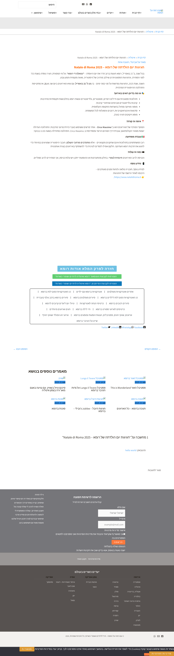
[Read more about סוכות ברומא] (58, 398)
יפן (74, 595)
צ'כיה (116, 601)
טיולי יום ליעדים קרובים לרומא (59, 303)
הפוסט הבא (20, 348)
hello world (130, 450)
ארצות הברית (91, 582)
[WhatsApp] (87, 4)
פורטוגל (115, 596)
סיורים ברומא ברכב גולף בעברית (52, 297)
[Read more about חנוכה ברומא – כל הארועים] (138, 398)
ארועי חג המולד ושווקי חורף (55, 315)
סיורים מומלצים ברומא (84, 297)
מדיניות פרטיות (94, 559)
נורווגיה (115, 582)
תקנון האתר (81, 559)
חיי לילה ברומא (83, 309)
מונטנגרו (136, 625)
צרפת (116, 606)
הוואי (95, 587)
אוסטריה (136, 582)
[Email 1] (158, 636)
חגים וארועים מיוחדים (60, 309)
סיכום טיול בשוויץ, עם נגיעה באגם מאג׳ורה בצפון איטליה (47, 389)
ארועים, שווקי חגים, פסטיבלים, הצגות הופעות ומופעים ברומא (103, 315)
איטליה (137, 587)
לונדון (138, 620)
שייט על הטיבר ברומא (87, 320)
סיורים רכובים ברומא (119, 303)
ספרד (116, 587)
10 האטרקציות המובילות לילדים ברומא (119, 297)
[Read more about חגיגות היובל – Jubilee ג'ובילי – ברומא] (94, 398)
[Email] (83, 4)
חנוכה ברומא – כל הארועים (131, 408)
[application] (32, 12)
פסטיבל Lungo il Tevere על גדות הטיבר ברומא (88, 389)
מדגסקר (49, 582)
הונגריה (137, 611)
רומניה (115, 615)
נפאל (73, 600)
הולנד (138, 606)
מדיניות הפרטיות (161, 653)
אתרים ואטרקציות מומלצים (120, 291)
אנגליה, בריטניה (133, 591)
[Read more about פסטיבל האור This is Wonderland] (135, 378)
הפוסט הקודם (153, 348)
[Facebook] (91, 4)
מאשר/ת (27, 649)
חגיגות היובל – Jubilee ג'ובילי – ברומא (89, 410)
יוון (139, 615)
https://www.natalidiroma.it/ (128, 177)
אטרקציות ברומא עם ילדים (89, 291)
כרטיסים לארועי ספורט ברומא (110, 309)
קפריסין (115, 611)
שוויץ (116, 620)
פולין (116, 591)
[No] (146, 654)
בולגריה (137, 596)
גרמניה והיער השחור (132, 601)
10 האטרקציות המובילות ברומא (56, 291)
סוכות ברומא (58, 408)
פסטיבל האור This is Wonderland (128, 387)
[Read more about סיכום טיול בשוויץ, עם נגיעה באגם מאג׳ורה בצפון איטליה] (62, 378)
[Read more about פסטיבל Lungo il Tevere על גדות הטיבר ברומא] (93, 378)
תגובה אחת (123, 62)
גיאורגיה (71, 591)
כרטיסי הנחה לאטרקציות (92, 303)
